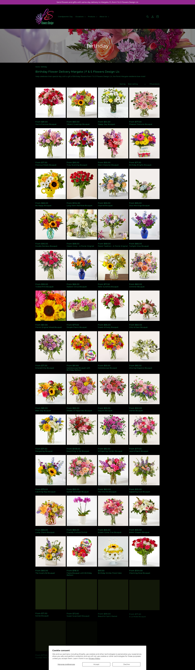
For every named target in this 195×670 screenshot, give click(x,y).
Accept (96, 664)
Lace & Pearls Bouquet (138, 451)
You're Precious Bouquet (46, 124)
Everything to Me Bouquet (78, 451)
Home (37, 67)
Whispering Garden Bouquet (110, 451)
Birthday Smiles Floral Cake (110, 573)
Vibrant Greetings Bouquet (78, 124)
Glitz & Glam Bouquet (138, 327)
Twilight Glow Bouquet (139, 246)
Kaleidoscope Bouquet (107, 368)
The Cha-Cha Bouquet (107, 492)
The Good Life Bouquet (45, 573)
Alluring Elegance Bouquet (140, 368)
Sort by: (123, 84)
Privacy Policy (94, 658)
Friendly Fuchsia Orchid (77, 532)
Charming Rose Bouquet (139, 573)
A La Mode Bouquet (137, 616)
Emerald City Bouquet (44, 368)
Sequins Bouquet (105, 411)
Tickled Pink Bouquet (44, 287)
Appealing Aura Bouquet (139, 492)
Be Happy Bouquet (43, 206)
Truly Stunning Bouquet (77, 165)
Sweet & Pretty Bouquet (108, 327)
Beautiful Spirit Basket (107, 616)
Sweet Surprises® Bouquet (78, 616)
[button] (80, 16)
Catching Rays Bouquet (45, 492)
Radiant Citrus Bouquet (77, 287)
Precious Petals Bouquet (46, 165)
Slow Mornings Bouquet (139, 206)
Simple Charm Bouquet (77, 327)
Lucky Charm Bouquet (45, 532)
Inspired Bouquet (105, 206)
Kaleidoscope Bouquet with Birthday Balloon (78, 369)
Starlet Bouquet (136, 411)
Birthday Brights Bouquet (140, 165)
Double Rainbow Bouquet (46, 246)
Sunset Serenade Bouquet (78, 492)
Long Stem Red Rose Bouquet (79, 206)
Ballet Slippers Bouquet (139, 532)
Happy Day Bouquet (106, 124)
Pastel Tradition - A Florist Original (113, 246)
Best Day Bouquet (43, 411)
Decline (126, 664)
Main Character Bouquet (108, 165)
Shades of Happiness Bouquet (79, 411)
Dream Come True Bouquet (110, 532)
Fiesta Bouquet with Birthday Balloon (79, 574)
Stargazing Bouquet (44, 451)
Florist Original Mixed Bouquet (48, 327)
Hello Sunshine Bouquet (108, 287)
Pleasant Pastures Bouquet (140, 124)
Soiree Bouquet (42, 616)
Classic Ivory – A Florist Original (80, 246)
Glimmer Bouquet (137, 287)
